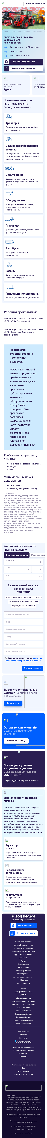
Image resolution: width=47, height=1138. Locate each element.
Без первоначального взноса (23, 1001)
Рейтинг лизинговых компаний (24, 1065)
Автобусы (23, 958)
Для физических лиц (23, 992)
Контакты (23, 1038)
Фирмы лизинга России (23, 1074)
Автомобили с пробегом (23, 945)
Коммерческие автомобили (23, 951)
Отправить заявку (16, 741)
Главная (6, 32)
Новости (23, 1057)
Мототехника (23, 967)
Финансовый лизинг (23, 1017)
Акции (14, 32)
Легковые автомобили (23, 948)
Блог (23, 1068)
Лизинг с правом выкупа (23, 1020)
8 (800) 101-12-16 (34, 4)
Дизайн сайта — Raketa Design (23, 1133)
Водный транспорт (23, 971)
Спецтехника (23, 964)
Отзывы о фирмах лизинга (23, 1050)
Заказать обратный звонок (23, 920)
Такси (23, 961)
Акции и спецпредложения (23, 1047)
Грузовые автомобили (23, 954)
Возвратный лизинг (23, 1011)
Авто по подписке (23, 1024)
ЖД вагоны (23, 980)
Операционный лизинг (23, 1014)
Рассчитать (13, 703)
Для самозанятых (23, 998)
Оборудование (23, 974)
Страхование (23, 1071)
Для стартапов (23, 1007)
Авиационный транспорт (23, 977)
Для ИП (23, 995)
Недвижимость (23, 983)
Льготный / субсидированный (23, 1004)
